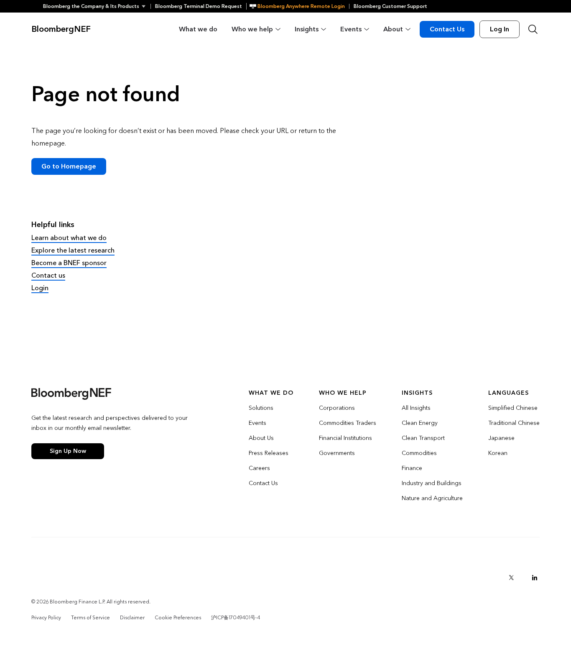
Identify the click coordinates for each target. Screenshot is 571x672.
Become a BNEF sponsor (69, 262)
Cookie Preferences (178, 617)
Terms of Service (90, 617)
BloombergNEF (61, 29)
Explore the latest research (73, 250)
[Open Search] (533, 29)
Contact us (48, 275)
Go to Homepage (68, 166)
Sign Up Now (68, 451)
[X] (511, 577)
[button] (96, 6)
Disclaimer (132, 617)
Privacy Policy (46, 617)
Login (39, 288)
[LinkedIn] (535, 577)
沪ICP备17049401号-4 (235, 617)
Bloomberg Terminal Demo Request (198, 6)
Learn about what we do (69, 237)
